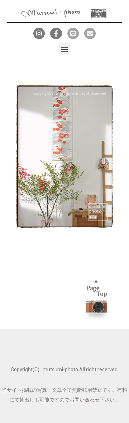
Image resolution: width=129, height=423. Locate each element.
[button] (65, 49)
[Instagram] (39, 33)
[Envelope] (90, 33)
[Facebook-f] (56, 33)
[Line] (73, 33)
